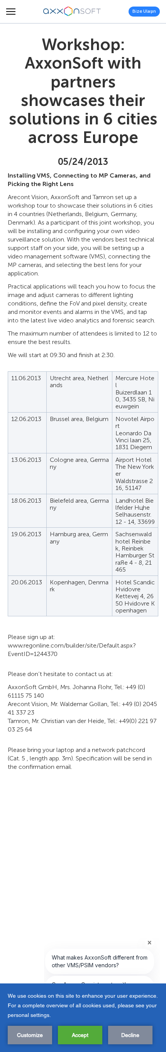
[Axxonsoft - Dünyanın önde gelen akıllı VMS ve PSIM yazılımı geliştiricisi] (72, 11)
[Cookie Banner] (83, 1017)
